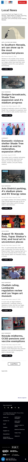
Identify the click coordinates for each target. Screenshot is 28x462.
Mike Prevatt (5, 56)
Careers (5, 427)
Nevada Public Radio (7, 106)
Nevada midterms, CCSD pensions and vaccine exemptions (13, 338)
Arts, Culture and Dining (9, 42)
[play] (3, 459)
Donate (23, 2)
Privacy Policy (20, 413)
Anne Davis (4, 155)
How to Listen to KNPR (19, 426)
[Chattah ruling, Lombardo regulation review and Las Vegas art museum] (13, 272)
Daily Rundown (6, 92)
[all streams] (26, 459)
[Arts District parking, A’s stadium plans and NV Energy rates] (13, 176)
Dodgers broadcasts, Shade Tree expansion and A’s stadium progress (14, 98)
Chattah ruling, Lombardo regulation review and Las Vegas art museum (12, 291)
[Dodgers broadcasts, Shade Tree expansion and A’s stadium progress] (13, 82)
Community (5, 138)
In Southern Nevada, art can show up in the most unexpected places (14, 48)
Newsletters (6, 434)
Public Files (18, 433)
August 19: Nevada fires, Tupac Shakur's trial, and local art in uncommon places (14, 237)
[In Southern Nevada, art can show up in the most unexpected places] (13, 32)
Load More (14, 364)
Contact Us (6, 420)
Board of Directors (20, 429)
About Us (5, 417)
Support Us (6, 430)
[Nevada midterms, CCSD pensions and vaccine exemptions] (13, 323)
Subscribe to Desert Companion (8, 438)
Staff (4, 424)
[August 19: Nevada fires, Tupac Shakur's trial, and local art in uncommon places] (13, 221)
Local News (5, 231)
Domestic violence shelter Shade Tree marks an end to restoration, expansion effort (12, 146)
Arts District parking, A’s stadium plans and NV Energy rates (14, 191)
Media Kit (17, 436)
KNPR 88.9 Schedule (17, 418)
